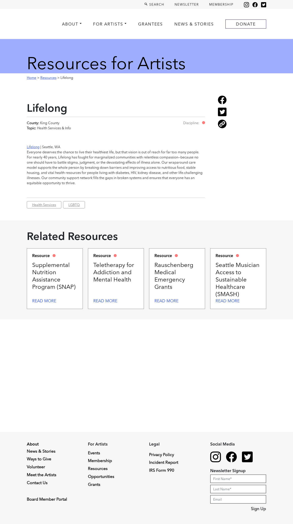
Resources (48, 77)
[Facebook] (255, 4)
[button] (203, 122)
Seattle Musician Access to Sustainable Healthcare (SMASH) (238, 279)
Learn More (20, 489)
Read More (44, 300)
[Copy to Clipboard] (222, 127)
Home (31, 77)
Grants (94, 484)
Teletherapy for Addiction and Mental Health (113, 272)
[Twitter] (263, 4)
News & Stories (194, 24)
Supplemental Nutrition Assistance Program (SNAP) (54, 275)
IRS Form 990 (161, 470)
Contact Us (37, 482)
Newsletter (187, 4)
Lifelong (33, 147)
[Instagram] (246, 4)
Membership (221, 4)
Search (156, 4)
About (70, 24)
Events (94, 452)
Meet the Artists (41, 474)
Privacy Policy (161, 454)
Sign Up (258, 508)
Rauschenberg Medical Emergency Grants (173, 275)
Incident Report (163, 462)
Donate (246, 24)
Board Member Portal (47, 499)
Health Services (44, 205)
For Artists (108, 24)
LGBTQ (74, 205)
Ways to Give (39, 458)
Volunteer (36, 466)
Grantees (150, 24)
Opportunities (101, 476)
